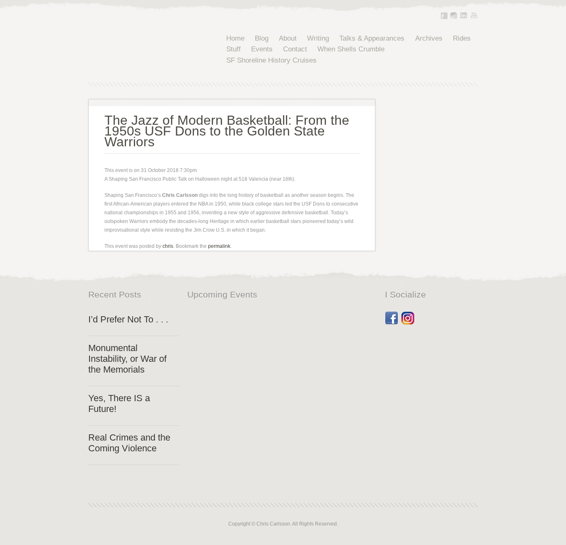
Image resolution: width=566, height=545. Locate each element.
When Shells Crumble (351, 49)
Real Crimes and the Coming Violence (129, 442)
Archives (429, 38)
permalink (219, 246)
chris (167, 246)
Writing (318, 38)
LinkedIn (463, 15)
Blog (261, 38)
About (288, 38)
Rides (462, 38)
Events (262, 49)
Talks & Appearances (371, 38)
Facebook (444, 15)
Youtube (474, 15)
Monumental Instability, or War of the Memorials (127, 359)
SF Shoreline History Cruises (271, 60)
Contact (295, 49)
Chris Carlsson (144, 49)
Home (235, 38)
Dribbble (407, 315)
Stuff (233, 49)
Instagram (453, 15)
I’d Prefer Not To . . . (128, 319)
